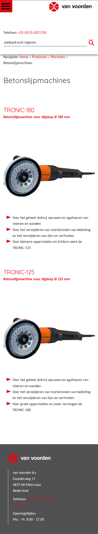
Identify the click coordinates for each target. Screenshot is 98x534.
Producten (39, 57)
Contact (18, 505)
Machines (58, 57)
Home (23, 57)
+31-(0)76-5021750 (32, 33)
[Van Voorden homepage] (72, 11)
